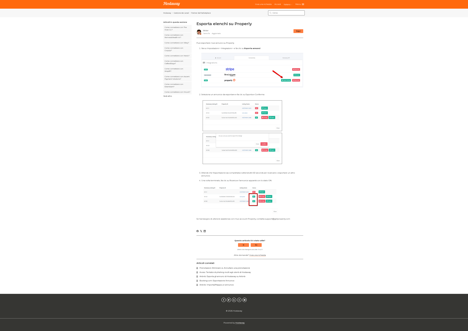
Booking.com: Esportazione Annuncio (217, 280)
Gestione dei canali (181, 13)
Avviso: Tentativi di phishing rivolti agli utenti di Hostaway (225, 272)
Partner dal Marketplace (201, 13)
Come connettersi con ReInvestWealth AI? (174, 36)
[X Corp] (201, 231)
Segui (298, 31)
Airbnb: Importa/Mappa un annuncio (217, 285)
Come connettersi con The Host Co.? (176, 28)
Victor (205, 30)
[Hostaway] (171, 4)
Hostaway (167, 13)
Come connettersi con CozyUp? (174, 49)
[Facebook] (197, 231)
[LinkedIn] (205, 231)
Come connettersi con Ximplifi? (174, 70)
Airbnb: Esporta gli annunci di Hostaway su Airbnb (222, 276)
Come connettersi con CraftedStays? (174, 62)
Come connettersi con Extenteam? (174, 85)
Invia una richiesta (263, 4)
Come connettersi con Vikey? (177, 43)
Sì (243, 245)
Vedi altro (167, 96)
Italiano (287, 4)
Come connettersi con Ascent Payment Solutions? (177, 78)
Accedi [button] (277, 4)
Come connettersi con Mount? (177, 92)
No (256, 245)
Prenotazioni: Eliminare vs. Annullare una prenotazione (225, 268)
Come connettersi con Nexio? (177, 56)
